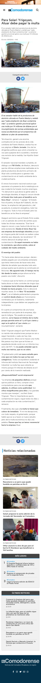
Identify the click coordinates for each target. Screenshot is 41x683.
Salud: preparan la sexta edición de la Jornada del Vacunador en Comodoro (19, 515)
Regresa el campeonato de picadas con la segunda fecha (20, 574)
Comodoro (11, 561)
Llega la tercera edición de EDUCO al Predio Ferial (20, 582)
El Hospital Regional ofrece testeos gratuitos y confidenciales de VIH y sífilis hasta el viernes (20, 565)
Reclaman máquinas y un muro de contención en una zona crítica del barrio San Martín (19, 623)
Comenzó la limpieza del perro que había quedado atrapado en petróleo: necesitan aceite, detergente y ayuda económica (20, 601)
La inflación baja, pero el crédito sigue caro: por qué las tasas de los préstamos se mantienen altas (21, 613)
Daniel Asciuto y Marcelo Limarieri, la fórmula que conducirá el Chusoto (20, 642)
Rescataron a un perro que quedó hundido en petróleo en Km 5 (17, 483)
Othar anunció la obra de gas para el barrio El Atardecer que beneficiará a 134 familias (18, 548)
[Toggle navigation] (4, 10)
